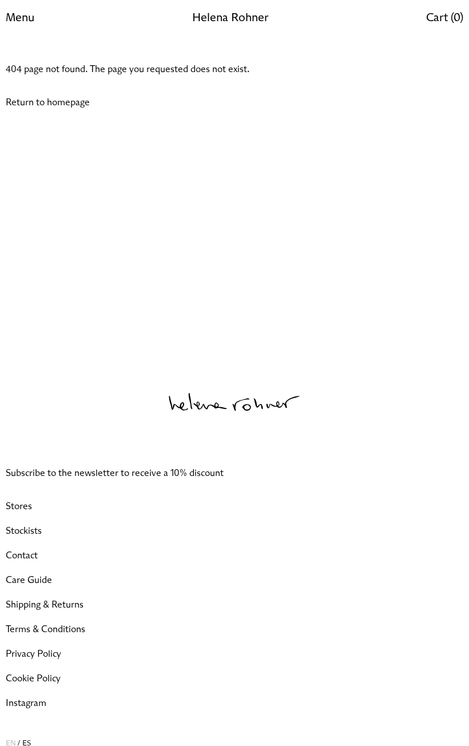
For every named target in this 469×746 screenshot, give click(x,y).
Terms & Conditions (45, 629)
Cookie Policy (33, 678)
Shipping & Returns (45, 604)
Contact (22, 555)
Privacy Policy (33, 653)
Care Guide (29, 580)
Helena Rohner (230, 17)
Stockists (24, 530)
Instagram (26, 703)
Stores (19, 506)
